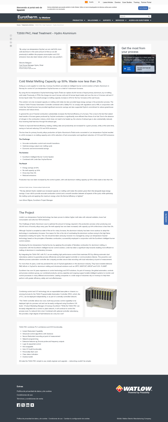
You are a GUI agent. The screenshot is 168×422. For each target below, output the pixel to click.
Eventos (118, 2)
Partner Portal (146, 2)
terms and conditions (134, 62)
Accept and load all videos (143, 68)
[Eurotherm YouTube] (11, 46)
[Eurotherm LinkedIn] (11, 42)
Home (18, 25)
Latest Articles (108, 2)
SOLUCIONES (93, 20)
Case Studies (127, 2)
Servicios (120, 20)
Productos (78, 20)
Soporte (107, 20)
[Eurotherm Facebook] (11, 36)
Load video (129, 68)
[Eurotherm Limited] (34, 20)
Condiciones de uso (25, 394)
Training (136, 2)
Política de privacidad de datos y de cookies (34, 391)
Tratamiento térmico (28, 25)
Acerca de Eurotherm (139, 20)
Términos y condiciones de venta (30, 398)
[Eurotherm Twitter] (11, 39)
